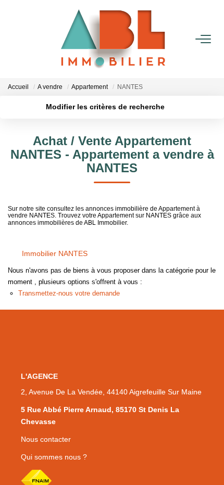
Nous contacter (46, 439)
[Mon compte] (14, 39)
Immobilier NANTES (55, 253)
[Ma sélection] (26, 39)
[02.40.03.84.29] (210, 461)
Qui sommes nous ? (54, 457)
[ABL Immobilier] (113, 39)
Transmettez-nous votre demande (69, 293)
